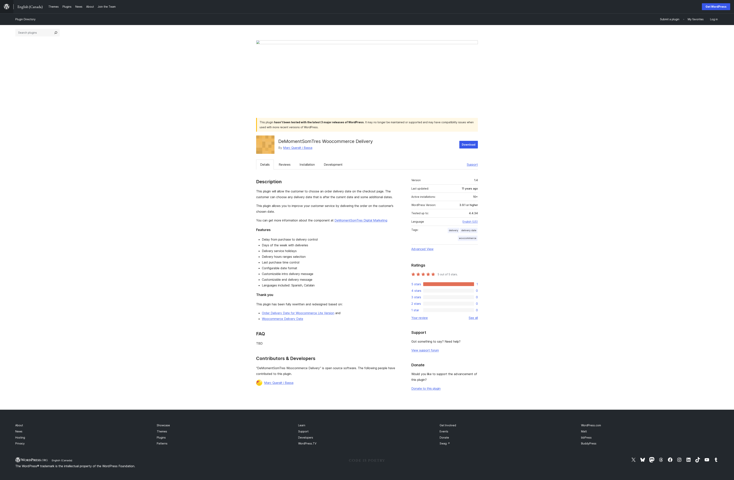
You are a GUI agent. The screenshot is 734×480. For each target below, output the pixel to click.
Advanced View (422, 249)
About (19, 425)
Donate (444, 437)
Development (333, 164)
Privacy (20, 443)
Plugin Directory (25, 19)
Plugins (161, 437)
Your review (419, 318)
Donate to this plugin (426, 388)
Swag (445, 443)
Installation (307, 164)
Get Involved (448, 425)
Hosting (20, 437)
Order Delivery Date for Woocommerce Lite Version (298, 313)
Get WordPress (716, 6)
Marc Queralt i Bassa (297, 148)
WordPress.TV (307, 443)
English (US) (470, 221)
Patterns (162, 443)
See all (473, 318)
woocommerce (467, 238)
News (18, 431)
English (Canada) (62, 460)
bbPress (586, 437)
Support (472, 164)
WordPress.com (591, 425)
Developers (305, 437)
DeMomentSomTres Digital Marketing (361, 220)
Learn (301, 425)
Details (265, 164)
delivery (453, 230)
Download (468, 144)
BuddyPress (588, 443)
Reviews (285, 164)
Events (444, 431)
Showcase (163, 425)
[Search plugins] (56, 32)
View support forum (425, 350)
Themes (162, 431)
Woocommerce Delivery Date (282, 319)
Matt (584, 431)
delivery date (468, 230)
